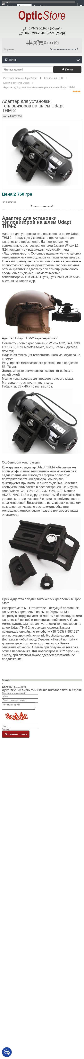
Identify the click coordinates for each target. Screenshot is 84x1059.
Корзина (9, 49)
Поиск (68, 69)
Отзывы (6, 680)
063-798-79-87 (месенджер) (45, 33)
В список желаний (42, 206)
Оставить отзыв (16, 734)
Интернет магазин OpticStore (20, 78)
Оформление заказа (63, 49)
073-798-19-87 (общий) (45, 28)
